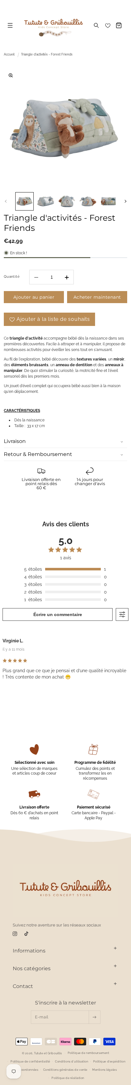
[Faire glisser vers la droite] (125, 201)
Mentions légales (104, 1069)
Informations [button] (29, 951)
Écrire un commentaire (57, 614)
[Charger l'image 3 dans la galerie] (67, 201)
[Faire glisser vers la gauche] (5, 201)
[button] (10, 25)
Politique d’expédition (109, 1061)
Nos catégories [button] (32, 968)
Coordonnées (28, 1069)
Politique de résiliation (68, 1078)
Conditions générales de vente (65, 1069)
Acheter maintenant (97, 297)
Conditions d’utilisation (71, 1061)
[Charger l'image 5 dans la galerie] (109, 201)
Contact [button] (23, 986)
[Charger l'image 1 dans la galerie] (24, 201)
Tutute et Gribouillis (48, 1053)
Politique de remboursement (88, 1053)
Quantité (11, 276)
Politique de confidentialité (30, 1061)
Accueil (9, 54)
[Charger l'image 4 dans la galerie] (88, 201)
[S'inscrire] (94, 1017)
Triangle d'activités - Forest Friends (46, 54)
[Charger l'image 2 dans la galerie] (45, 201)
